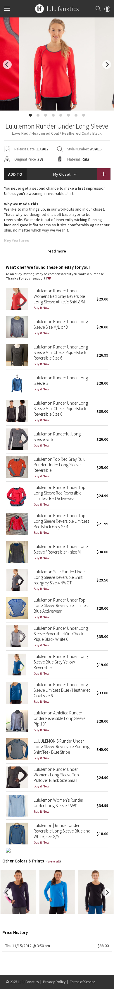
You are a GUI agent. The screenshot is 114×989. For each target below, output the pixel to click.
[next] (106, 64)
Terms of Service (82, 981)
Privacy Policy (54, 981)
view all (54, 861)
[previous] (7, 64)
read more (57, 251)
